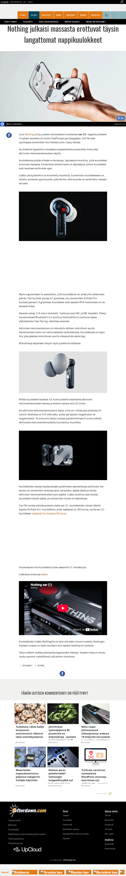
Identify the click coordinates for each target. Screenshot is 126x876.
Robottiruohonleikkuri (48, 22)
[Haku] (122, 15)
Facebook (109, 825)
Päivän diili (67, 825)
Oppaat (58, 15)
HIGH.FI (30, 2)
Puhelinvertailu (16, 2)
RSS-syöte (109, 834)
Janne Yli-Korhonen (14, 124)
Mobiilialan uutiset (71, 829)
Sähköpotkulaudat (72, 22)
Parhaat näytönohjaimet (96, 22)
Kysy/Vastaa (110, 848)
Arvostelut (46, 15)
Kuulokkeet (28, 22)
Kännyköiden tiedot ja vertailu (76, 834)
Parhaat (83, 15)
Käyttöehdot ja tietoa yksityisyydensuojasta (27, 834)
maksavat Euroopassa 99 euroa (49, 513)
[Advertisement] (63, 265)
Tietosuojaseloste (16, 839)
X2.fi (24, 2)
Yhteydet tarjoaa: (15, 843)
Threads (108, 829)
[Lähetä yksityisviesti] (25, 124)
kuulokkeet (27, 665)
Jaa (122, 118)
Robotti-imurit (11, 22)
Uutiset (34, 15)
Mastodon (109, 820)
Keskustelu (95, 15)
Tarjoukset (70, 15)
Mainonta (12, 825)
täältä (44, 574)
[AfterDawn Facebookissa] (114, 15)
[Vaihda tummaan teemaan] (106, 15)
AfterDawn (5, 2)
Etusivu (23, 15)
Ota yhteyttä (13, 829)
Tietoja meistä (14, 820)
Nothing (29, 134)
